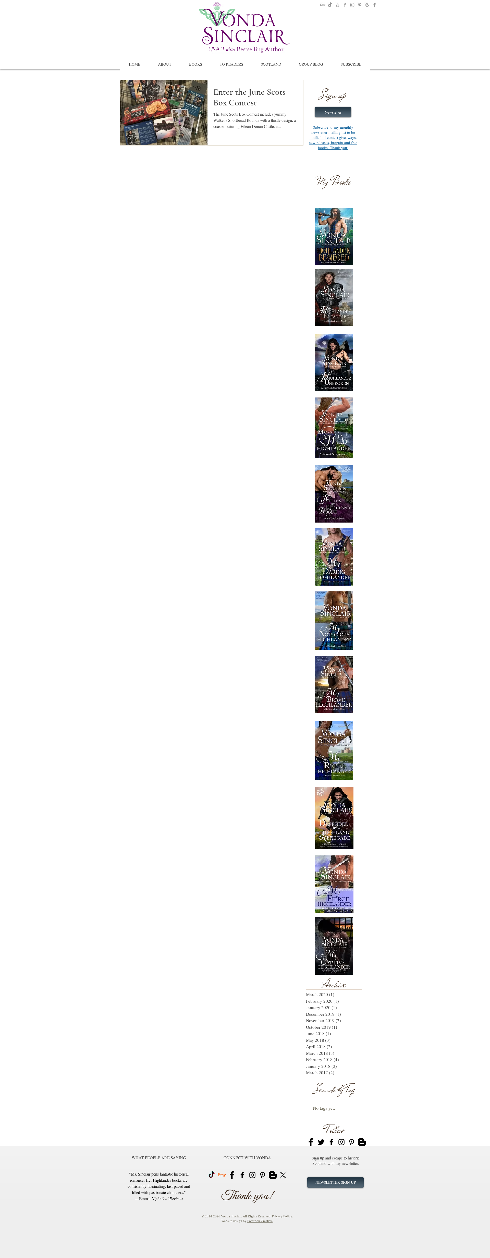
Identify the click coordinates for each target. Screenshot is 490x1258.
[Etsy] (322, 5)
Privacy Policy (282, 1216)
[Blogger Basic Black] (362, 1142)
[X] (283, 1175)
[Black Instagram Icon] (341, 1142)
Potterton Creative (260, 1220)
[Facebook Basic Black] (311, 1142)
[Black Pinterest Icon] (352, 1142)
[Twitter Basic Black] (321, 1142)
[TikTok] (330, 5)
